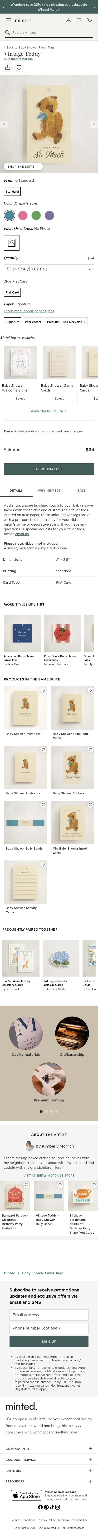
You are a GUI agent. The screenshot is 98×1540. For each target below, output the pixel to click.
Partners (13, 1470)
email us (22, 534)
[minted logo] (23, 20)
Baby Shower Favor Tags (42, 1273)
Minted (9, 1273)
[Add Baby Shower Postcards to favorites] (43, 750)
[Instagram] (57, 1507)
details (16, 490)
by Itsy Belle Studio (54, 989)
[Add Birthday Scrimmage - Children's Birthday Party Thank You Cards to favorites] (94, 1185)
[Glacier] (9, 215)
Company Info (17, 1449)
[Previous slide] (4, 124)
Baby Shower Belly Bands (24, 848)
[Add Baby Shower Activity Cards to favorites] (43, 864)
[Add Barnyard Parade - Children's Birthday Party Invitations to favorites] (26, 1185)
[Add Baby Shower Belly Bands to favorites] (43, 805)
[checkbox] (20, 398)
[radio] (12, 191)
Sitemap (63, 1520)
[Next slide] (94, 124)
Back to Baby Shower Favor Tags (30, 47)
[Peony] (23, 215)
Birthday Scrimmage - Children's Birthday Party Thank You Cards (82, 1224)
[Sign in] (68, 20)
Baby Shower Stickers (68, 793)
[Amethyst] (49, 215)
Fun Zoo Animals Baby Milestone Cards (16, 983)
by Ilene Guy (11, 664)
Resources (15, 1481)
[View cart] (89, 20)
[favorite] (19, 67)
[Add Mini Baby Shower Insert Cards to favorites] (90, 805)
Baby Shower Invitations (23, 734)
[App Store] (26, 1495)
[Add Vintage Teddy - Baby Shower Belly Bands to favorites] (60, 1185)
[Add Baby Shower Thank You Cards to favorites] (90, 690)
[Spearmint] (36, 215)
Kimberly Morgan (20, 59)
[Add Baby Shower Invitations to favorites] (43, 690)
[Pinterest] (46, 1507)
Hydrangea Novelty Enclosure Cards (55, 983)
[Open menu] (8, 20)
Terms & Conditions (23, 1520)
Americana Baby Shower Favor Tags (19, 658)
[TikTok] (52, 1507)
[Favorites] (79, 20)
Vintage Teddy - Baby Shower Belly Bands (47, 1220)
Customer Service (21, 1460)
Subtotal (12, 449)
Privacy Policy (46, 1520)
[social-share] (7, 67)
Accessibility (79, 1520)
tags (82, 490)
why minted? (49, 490)
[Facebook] (40, 1507)
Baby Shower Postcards (23, 793)
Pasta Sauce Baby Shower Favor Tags (60, 658)
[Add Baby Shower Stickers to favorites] (90, 750)
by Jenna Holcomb (56, 664)
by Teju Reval (10, 989)
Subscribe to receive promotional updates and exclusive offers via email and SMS (45, 1296)
